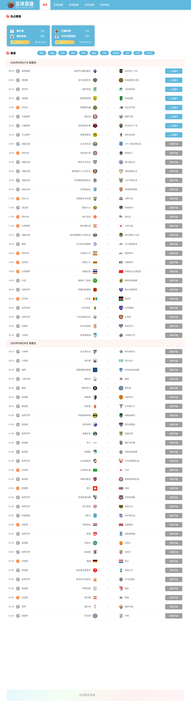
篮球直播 (73, 5)
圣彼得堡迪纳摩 (83, 370)
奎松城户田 (85, 153)
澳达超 (25, 207)
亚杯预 (25, 262)
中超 (104, 53)
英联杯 (25, 616)
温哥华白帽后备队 (82, 71)
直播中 (174, 71)
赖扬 (127, 379)
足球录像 (89, 5)
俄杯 (24, 244)
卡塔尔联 (26, 379)
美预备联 (26, 71)
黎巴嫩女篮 (85, 226)
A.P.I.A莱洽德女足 (133, 144)
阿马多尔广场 (131, 125)
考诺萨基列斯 (84, 497)
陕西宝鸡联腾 (131, 280)
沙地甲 (25, 351)
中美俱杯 (26, 116)
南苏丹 (128, 298)
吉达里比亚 (85, 351)
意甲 (83, 53)
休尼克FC (129, 326)
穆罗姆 (128, 388)
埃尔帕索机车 (84, 80)
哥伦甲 (25, 89)
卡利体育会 (130, 89)
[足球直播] (23, 4)
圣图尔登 (129, 433)
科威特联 (26, 515)
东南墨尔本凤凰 (83, 198)
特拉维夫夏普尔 (83, 570)
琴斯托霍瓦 (85, 479)
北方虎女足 (85, 144)
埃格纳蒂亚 (130, 415)
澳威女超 (26, 144)
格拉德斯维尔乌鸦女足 (80, 235)
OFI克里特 (130, 579)
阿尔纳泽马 (130, 351)
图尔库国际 (130, 424)
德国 (89, 561)
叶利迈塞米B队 (84, 317)
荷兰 (127, 561)
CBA (138, 53)
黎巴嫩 (87, 597)
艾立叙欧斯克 (131, 244)
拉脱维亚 (129, 524)
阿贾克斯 (86, 588)
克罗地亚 (86, 524)
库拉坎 (128, 216)
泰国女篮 (86, 271)
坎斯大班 (129, 198)
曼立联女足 (130, 162)
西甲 (42, 53)
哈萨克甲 (26, 289)
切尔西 (87, 616)
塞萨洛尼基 (130, 442)
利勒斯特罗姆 (84, 415)
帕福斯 (87, 452)
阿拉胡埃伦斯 (84, 125)
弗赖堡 (87, 397)
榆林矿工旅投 (84, 280)
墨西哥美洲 (85, 135)
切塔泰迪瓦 (85, 189)
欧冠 (94, 53)
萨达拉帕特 (85, 326)
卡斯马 (87, 515)
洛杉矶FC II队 (131, 71)
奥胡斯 (87, 552)
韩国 (127, 597)
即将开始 (174, 144)
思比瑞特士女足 (132, 235)
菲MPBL (26, 153)
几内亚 (87, 298)
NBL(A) (25, 198)
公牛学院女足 (131, 180)
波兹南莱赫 (130, 534)
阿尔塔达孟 (130, 515)
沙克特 (128, 317)
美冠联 (25, 80)
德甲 (73, 53)
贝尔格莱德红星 (132, 461)
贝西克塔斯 (130, 497)
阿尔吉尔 (129, 360)
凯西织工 (129, 153)
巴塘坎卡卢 (85, 253)
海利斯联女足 (131, 171)
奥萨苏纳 (129, 606)
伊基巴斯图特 (84, 289)
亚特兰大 (129, 570)
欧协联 (25, 397)
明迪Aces (86, 207)
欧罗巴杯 (26, 415)
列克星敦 (129, 98)
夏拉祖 (87, 116)
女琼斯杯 (26, 226)
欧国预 (25, 488)
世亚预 (25, 470)
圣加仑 (87, 543)
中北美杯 (26, 135)
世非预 (25, 298)
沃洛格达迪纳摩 (132, 370)
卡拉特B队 (86, 308)
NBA (127, 53)
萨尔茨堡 (86, 506)
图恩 (89, 534)
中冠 (24, 280)
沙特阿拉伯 (85, 470)
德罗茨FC (86, 388)
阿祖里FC (129, 207)
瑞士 (89, 488)
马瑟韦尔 (129, 397)
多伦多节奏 (130, 107)
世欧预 (25, 524)
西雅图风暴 (85, 107)
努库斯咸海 (85, 335)
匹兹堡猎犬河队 (132, 80)
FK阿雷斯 (129, 308)
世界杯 (116, 53)
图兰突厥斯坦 (131, 289)
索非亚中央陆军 (83, 579)
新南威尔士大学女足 (81, 171)
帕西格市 (129, 253)
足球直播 (58, 5)
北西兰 (128, 543)
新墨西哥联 (85, 98)
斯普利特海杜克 (132, 479)
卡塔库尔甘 (130, 335)
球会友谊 (26, 189)
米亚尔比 (129, 506)
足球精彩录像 (87, 695)
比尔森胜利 (85, 461)
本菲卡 (128, 552)
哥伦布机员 (130, 135)
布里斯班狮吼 (131, 189)
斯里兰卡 (86, 262)
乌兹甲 (25, 335)
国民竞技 (86, 89)
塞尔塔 (87, 606)
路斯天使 (129, 116)
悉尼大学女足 (84, 162)
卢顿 (127, 616)
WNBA (149, 53)
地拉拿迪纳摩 (131, 452)
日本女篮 (129, 226)
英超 (52, 53)
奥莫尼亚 (86, 433)
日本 (127, 470)
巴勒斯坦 (129, 262)
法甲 (63, 53)
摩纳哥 (87, 406)
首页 (45, 5)
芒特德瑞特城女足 (82, 180)
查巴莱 (87, 360)
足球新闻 (105, 5)
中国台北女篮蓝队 (133, 271)
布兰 (89, 442)
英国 (127, 488)
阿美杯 (25, 326)
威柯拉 (87, 379)
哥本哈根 (86, 424)
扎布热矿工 (130, 406)
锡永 (127, 588)
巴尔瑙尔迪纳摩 (83, 244)
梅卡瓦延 (86, 216)
